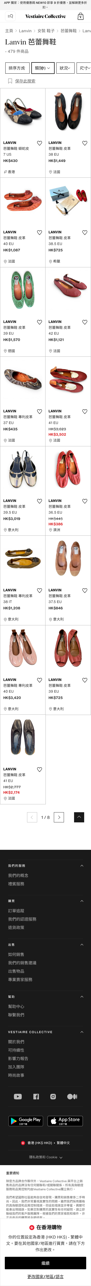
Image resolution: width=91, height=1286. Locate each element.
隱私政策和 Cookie (43, 1157)
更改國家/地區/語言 (45, 1277)
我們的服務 (17, 866)
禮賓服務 (16, 884)
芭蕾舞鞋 (68, 31)
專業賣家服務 (20, 979)
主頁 (9, 31)
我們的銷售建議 (22, 963)
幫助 (11, 997)
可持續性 (16, 1050)
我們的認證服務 (22, 919)
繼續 (45, 1263)
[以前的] (32, 817)
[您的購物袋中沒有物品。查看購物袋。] (80, 16)
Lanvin (25, 31)
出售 (11, 945)
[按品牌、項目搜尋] (10, 16)
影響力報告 (18, 1058)
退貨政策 (16, 927)
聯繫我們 (16, 1015)
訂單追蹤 (16, 911)
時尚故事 (16, 1075)
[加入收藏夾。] (39, 143)
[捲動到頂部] (79, 817)
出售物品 (16, 971)
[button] (80, 16)
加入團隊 (16, 1067)
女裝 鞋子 (46, 31)
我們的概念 (18, 875)
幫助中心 (16, 1006)
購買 (11, 901)
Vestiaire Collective (30, 1032)
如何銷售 (16, 954)
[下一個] (59, 817)
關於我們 (16, 1042)
